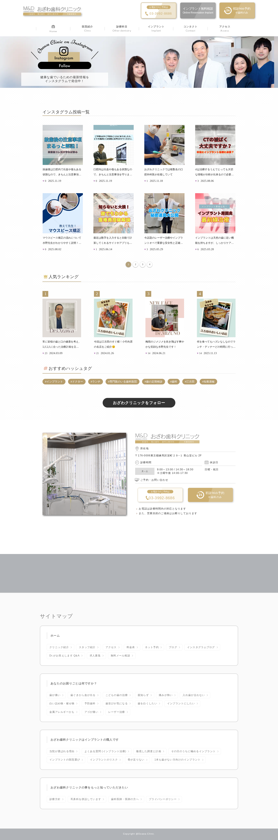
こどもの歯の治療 (117, 695)
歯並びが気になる (117, 703)
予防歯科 (90, 703)
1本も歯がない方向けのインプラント (177, 759)
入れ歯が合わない (194, 695)
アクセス (111, 647)
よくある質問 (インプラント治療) (105, 751)
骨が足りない (136, 759)
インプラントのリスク (104, 759)
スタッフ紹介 (87, 647)
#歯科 (173, 381)
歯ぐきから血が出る (83, 695)
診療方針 (54, 799)
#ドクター (77, 381)
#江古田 (190, 381)
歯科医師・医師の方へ (125, 799)
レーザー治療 (116, 712)
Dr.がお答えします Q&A (64, 655)
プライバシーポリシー (163, 799)
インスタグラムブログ (201, 647)
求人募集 (95, 655)
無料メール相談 (120, 655)
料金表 (131, 647)
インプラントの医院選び (64, 759)
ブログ (173, 647)
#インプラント (54, 381)
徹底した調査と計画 (148, 751)
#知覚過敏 (208, 381)
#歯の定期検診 (153, 381)
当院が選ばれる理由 (61, 751)
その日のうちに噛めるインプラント (193, 751)
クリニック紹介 (59, 647)
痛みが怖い (166, 695)
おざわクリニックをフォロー (139, 402)
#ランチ (95, 381)
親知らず (143, 695)
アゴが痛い (91, 712)
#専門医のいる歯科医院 (122, 381)
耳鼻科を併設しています (85, 799)
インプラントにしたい (181, 703)
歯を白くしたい (147, 703)
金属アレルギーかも (61, 712)
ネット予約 (152, 647)
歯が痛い (54, 695)
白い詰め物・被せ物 (61, 703)
